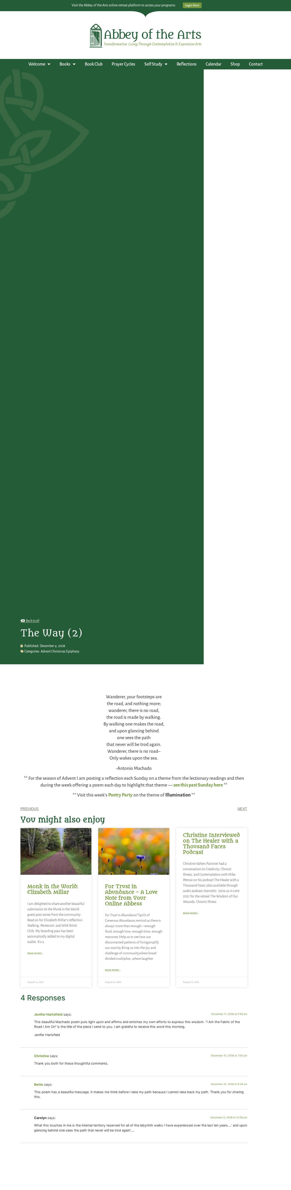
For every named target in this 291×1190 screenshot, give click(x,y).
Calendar (213, 64)
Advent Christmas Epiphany (60, 651)
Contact (256, 64)
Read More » (35, 953)
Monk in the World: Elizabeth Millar (52, 889)
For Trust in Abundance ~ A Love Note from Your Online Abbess (131, 895)
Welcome (36, 64)
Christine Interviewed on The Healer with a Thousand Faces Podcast (211, 843)
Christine (41, 1056)
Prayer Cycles (123, 64)
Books (65, 64)
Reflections (187, 64)
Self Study (153, 64)
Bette (38, 1084)
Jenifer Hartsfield (48, 1014)
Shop (235, 64)
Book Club (94, 64)
